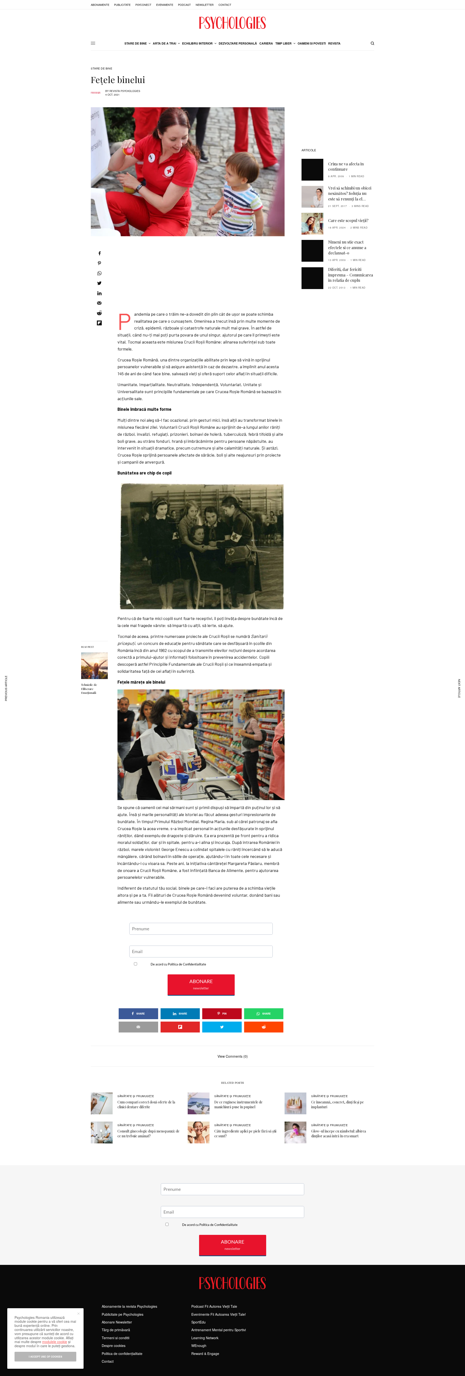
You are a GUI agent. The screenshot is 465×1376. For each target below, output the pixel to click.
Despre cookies (113, 1345)
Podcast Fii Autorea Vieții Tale (214, 1306)
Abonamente (100, 5)
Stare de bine (101, 68)
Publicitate (122, 5)
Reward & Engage (205, 1353)
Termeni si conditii (115, 1337)
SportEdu (198, 1322)
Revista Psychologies (124, 91)
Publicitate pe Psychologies (122, 1314)
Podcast (184, 5)
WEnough (198, 1345)
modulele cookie (54, 1341)
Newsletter (205, 5)
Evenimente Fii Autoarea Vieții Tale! (218, 1314)
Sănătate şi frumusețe (135, 1096)
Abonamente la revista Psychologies (129, 1306)
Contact (224, 5)
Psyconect (143, 5)
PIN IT (204, 545)
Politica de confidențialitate (122, 1353)
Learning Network (204, 1337)
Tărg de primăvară (116, 1329)
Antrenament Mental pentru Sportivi (218, 1329)
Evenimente (164, 5)
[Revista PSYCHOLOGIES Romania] (232, 23)
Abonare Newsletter (117, 1322)
